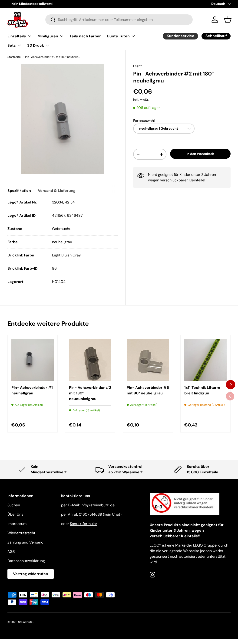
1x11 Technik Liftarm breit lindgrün (202, 390)
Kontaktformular (83, 523)
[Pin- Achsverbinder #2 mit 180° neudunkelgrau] (90, 360)
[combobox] (119, 19)
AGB (11, 551)
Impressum (16, 523)
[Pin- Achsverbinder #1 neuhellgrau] (32, 360)
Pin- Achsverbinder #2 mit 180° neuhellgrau (53, 57)
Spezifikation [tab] (19, 190)
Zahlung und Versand (25, 542)
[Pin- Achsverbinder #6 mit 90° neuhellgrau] (148, 360)
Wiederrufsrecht (21, 533)
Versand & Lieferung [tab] (57, 190)
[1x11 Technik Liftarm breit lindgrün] (205, 360)
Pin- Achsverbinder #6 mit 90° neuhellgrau (148, 390)
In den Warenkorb (200, 154)
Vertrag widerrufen (30, 573)
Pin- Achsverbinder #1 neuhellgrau (32, 390)
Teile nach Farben (85, 36)
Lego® (137, 66)
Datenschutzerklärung (26, 560)
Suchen (13, 505)
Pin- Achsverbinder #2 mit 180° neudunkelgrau (90, 393)
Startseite (14, 57)
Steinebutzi (25, 622)
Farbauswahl (144, 120)
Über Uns (15, 514)
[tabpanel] (62, 242)
